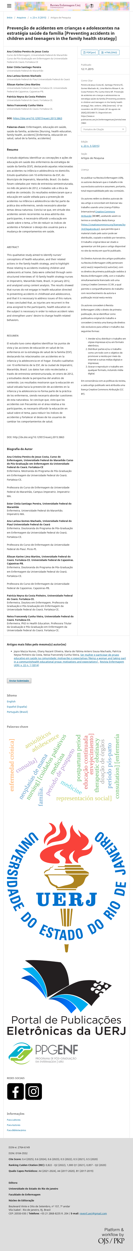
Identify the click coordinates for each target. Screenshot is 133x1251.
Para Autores (13, 1125)
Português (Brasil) (17, 711)
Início (9, 17)
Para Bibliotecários (16, 1130)
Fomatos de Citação (93, 129)
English (11, 701)
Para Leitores (13, 1119)
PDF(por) (91, 52)
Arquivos (21, 17)
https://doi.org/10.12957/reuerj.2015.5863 (37, 118)
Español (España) (17, 706)
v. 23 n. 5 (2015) (38, 17)
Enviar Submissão (19, 680)
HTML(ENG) (110, 52)
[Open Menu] (9, 5)
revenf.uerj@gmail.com (93, 1213)
